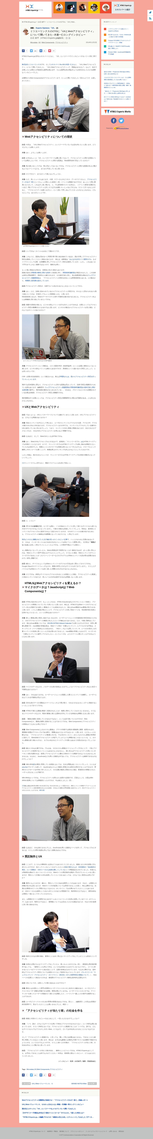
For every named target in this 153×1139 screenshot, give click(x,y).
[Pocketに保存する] (49, 50)
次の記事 (91, 1083)
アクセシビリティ (61, 42)
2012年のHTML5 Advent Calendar (59, 623)
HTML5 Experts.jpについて (37, 1131)
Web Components (48, 42)
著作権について (64, 1131)
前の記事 (27, 1083)
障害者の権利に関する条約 (40, 273)
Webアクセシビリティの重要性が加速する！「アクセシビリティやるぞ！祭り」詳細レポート (55, 1100)
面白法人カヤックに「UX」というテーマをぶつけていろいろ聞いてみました (49, 1109)
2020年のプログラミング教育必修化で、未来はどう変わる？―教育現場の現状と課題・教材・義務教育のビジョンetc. (117, 85)
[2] (34, 764)
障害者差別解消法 (69, 273)
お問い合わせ (113, 1131)
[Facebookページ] (113, 121)
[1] (82, 441)
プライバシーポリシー (77, 1131)
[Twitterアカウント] (121, 121)
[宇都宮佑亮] (71, 7)
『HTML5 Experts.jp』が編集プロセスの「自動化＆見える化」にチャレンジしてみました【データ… (58, 1117)
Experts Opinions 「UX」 (46, 28)
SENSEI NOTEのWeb (79, 1083)
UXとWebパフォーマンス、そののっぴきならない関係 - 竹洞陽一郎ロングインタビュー (53, 1104)
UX (39, 42)
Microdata (33, 42)
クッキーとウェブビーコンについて (96, 1131)
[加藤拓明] (94, 7)
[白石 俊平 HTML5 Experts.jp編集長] (106, 7)
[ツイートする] (31, 50)
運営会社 (121, 1131)
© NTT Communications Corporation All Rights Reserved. (76, 1135)
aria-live (25, 767)
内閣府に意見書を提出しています (37, 281)
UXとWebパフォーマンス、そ (42, 1083)
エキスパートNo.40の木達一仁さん (62, 64)
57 (44, 50)
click (35, 50)
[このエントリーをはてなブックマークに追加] (41, 50)
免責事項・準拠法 (52, 1131)
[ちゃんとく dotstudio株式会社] (82, 7)
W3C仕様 (41, 790)
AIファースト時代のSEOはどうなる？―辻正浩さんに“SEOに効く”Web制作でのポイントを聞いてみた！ (117, 99)
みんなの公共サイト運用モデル (80, 259)
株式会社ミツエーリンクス (31, 64)
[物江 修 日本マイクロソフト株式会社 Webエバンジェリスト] (59, 7)
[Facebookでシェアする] (23, 50)
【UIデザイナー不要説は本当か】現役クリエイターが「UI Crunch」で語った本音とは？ (53, 1113)
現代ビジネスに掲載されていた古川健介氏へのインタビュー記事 (44, 539)
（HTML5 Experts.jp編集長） (47, 38)
